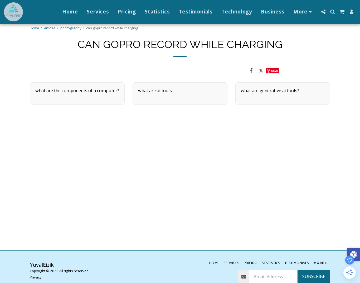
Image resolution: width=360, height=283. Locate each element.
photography (70, 28)
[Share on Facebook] (251, 70)
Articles (50, 28)
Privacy (35, 277)
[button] (323, 11)
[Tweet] (261, 70)
